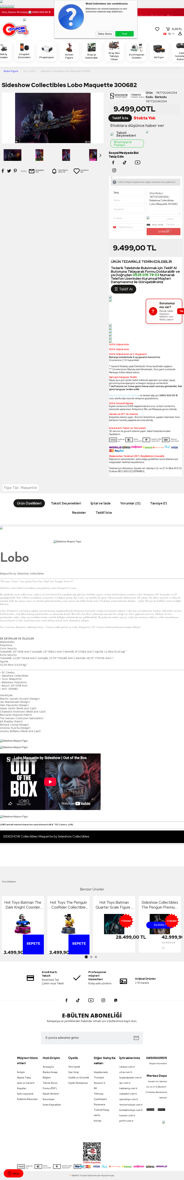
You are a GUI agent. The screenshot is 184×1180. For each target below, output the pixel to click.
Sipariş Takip (24, 1077)
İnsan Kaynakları (52, 1104)
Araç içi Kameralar (91, 56)
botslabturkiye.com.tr (130, 1110)
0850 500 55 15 (41, 12)
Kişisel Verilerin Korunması (51, 1096)
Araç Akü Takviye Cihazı (114, 56)
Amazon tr (99, 1082)
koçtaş (97, 1120)
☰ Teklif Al (123, 289)
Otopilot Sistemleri (24, 56)
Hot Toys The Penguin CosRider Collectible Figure (68, 905)
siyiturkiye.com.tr (128, 1099)
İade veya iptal (25, 1093)
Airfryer (159, 57)
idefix (97, 1115)
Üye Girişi (73, 1072)
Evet (124, 33)
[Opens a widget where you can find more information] (13, 1173)
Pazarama (99, 1104)
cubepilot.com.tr (128, 1093)
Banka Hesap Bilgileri (50, 1075)
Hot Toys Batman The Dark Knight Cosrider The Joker (22, 905)
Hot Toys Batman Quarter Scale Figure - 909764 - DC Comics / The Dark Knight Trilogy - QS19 (114, 905)
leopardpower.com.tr (130, 1077)
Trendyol (99, 1077)
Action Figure (69, 56)
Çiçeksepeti (100, 1099)
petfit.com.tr (126, 1120)
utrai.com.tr (125, 1072)
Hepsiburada (101, 1072)
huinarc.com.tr (127, 1115)
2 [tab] (91, 957)
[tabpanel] (23, 925)
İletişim (21, 1072)
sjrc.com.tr (125, 1082)
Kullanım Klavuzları (27, 1099)
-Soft (74, 1175)
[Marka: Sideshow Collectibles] (127, 96)
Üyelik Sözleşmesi (78, 1082)
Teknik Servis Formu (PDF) (50, 1085)
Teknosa (98, 1093)
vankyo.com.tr (127, 1066)
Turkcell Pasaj (101, 1109)
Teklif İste (120, 118)
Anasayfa (48, 1066)
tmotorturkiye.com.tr (130, 1104)
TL (177, 29)
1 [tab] (86, 957)
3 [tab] (96, 957)
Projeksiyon (46, 57)
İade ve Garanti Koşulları (25, 1085)
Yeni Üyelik (74, 1066)
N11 (95, 1088)
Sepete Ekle (33, 952)
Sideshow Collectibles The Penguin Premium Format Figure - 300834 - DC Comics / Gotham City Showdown (159, 905)
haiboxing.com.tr (128, 1088)
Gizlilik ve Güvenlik (78, 1077)
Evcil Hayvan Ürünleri (136, 56)
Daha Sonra (105, 33)
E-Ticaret (82, 1175)
